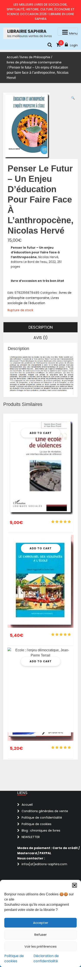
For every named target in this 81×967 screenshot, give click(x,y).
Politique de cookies (14, 958)
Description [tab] (41, 327)
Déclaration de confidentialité (46, 958)
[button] (74, 885)
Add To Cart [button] (41, 433)
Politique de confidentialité (42, 817)
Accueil (12, 57)
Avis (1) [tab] (40, 337)
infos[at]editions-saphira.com (44, 864)
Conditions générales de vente (45, 811)
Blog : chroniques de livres (41, 830)
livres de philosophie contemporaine (34, 62)
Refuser (40, 934)
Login (74, 45)
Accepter (40, 922)
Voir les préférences (40, 946)
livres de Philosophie (35, 57)
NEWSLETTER (31, 837)
